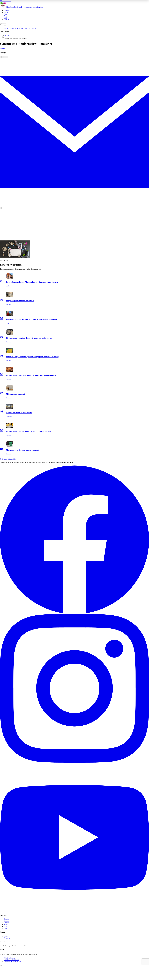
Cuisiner (12, 28)
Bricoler (6, 28)
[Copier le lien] (1, 208)
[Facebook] (74, 613)
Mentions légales (9, 958)
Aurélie (2, 49)
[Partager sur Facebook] (1, 57)
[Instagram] (74, 762)
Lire (30, 28)
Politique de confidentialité (12, 961)
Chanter (17, 28)
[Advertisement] (74, 225)
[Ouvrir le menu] (5, 23)
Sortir (22, 28)
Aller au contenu (5, 1)
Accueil (6, 35)
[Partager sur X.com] (7, 57)
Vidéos (34, 28)
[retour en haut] (1, 965)
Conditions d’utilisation (11, 960)
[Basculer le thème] (3, 23)
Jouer (26, 28)
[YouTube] (74, 911)
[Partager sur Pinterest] (5, 57)
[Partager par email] (74, 206)
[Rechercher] (1, 23)
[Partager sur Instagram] (3, 57)
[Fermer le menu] (5, 25)
